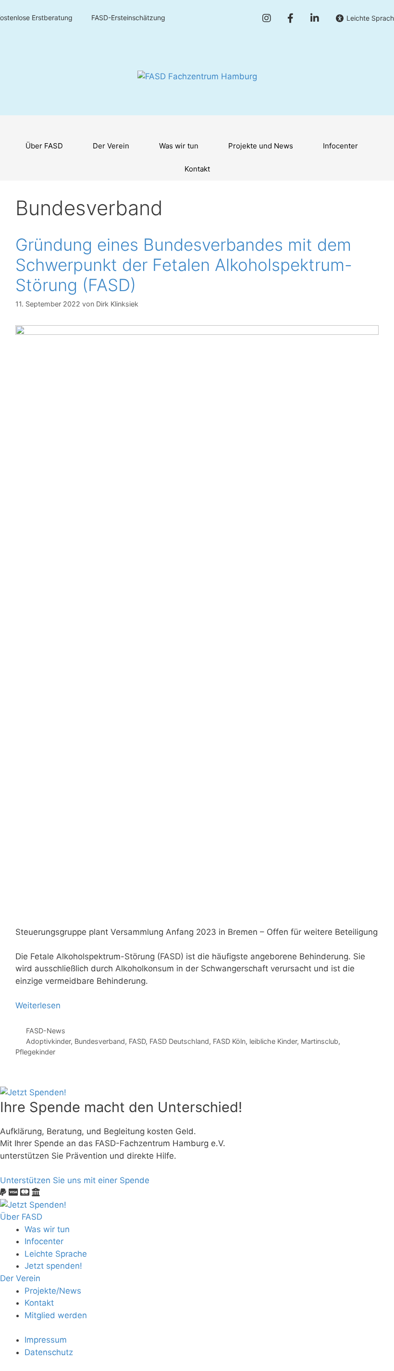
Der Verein (111, 145)
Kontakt (197, 168)
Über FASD (44, 145)
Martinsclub (319, 1041)
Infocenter (340, 145)
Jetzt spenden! (53, 1266)
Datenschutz (49, 1352)
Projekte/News (53, 1291)
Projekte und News (260, 145)
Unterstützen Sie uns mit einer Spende (74, 1180)
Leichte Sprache (56, 1254)
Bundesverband (99, 1041)
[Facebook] (290, 18)
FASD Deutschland (179, 1041)
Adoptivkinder (48, 1041)
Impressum (46, 1340)
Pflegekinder (35, 1052)
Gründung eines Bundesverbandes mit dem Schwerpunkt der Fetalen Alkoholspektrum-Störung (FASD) (183, 264)
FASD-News (45, 1031)
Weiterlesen (38, 1005)
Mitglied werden (56, 1315)
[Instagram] (266, 18)
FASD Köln (229, 1041)
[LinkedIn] (314, 18)
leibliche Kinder (273, 1041)
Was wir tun (178, 145)
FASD (137, 1041)
